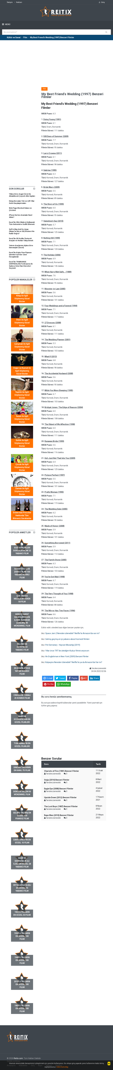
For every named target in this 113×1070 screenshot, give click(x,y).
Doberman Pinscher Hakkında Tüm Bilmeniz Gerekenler (22, 515)
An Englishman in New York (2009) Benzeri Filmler (67, 656)
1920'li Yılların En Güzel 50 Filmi (22, 913)
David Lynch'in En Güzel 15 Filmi (22, 841)
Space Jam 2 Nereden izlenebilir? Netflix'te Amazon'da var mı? (72, 633)
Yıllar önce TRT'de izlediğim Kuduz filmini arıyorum (67, 651)
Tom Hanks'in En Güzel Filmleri (22, 744)
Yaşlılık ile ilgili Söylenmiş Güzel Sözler (22, 395)
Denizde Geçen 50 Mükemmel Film (22, 793)
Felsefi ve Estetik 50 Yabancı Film (22, 647)
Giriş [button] (103, 2)
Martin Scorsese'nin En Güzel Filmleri (22, 719)
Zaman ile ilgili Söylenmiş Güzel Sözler (22, 491)
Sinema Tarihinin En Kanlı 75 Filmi (22, 768)
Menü (7, 24)
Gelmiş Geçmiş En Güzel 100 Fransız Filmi (22, 816)
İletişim (10, 2)
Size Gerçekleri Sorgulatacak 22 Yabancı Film (22, 551)
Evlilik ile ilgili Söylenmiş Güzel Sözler (22, 443)
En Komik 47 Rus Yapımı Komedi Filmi (22, 671)
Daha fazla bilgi (62, 1067)
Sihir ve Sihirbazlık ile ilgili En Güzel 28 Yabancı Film (22, 862)
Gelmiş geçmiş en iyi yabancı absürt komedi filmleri (67, 639)
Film (44, 89)
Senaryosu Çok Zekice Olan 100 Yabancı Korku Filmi (22, 573)
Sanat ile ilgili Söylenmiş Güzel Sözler (22, 419)
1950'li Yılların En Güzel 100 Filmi (22, 1008)
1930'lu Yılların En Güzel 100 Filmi (22, 936)
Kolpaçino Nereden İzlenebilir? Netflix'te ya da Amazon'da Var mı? (73, 662)
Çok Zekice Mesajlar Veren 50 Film (22, 599)
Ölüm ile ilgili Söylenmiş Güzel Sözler (22, 323)
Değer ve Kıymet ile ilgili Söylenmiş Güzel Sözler (22, 371)
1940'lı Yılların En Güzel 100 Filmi (22, 960)
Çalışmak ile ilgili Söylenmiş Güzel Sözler (22, 347)
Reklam (19, 2)
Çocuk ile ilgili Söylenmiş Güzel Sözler (22, 467)
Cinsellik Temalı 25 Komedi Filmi (22, 696)
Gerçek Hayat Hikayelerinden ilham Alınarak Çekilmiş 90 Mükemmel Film (22, 620)
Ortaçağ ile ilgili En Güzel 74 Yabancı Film (22, 888)
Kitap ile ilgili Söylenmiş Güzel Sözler (22, 299)
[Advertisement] (56, 61)
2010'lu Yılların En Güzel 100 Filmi (22, 984)
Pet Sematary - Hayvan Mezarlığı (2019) (62, 645)
